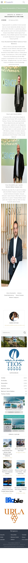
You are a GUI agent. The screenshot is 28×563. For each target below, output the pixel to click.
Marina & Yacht (5, 388)
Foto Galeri (25, 539)
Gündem (18, 14)
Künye (23, 537)
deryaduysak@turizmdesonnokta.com (15, 325)
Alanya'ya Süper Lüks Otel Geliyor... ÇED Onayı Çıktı (20, 471)
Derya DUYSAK (14, 323)
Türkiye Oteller (5, 394)
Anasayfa (10, 14)
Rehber (13, 539)
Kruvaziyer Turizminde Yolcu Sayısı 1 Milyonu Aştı (21, 489)
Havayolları (4, 383)
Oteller (3, 377)
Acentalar (4, 380)
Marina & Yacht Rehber (8, 391)
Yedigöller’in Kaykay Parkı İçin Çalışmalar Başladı (7, 471)
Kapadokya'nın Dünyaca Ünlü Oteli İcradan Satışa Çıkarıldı (7, 489)
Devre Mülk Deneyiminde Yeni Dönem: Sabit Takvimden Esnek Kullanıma (7, 452)
